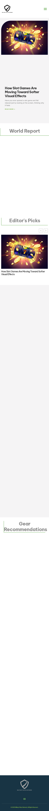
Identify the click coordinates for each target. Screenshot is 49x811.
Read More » (10, 109)
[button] (45, 8)
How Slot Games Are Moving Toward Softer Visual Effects (22, 92)
